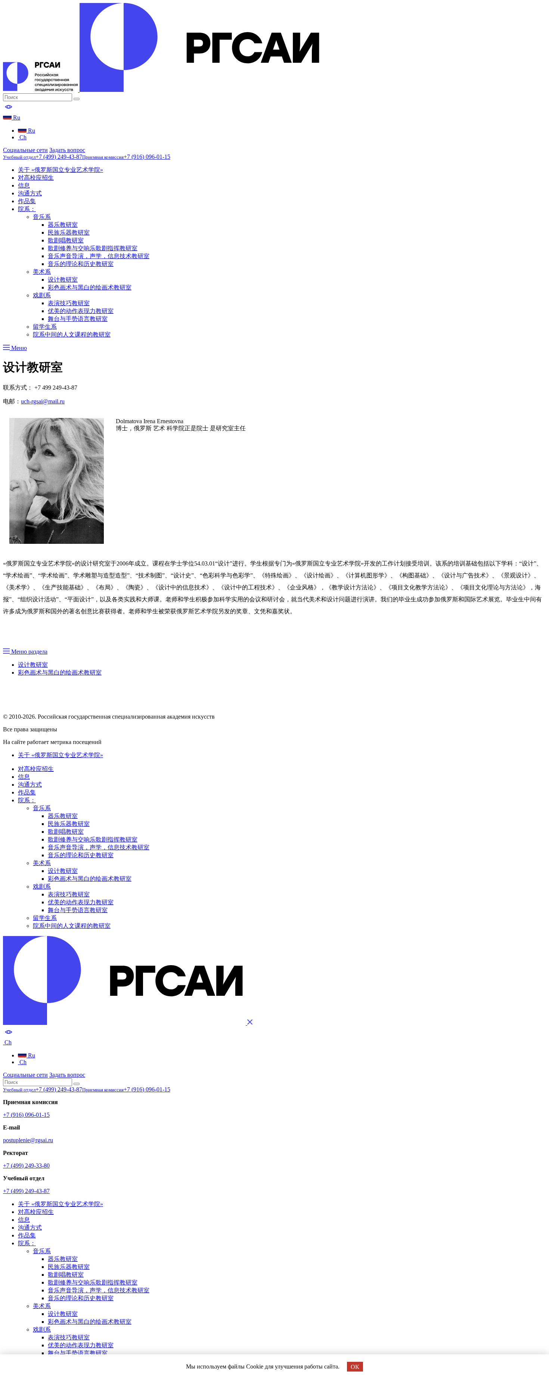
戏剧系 (42, 295)
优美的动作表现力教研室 (81, 311)
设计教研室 (63, 279)
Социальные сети (25, 150)
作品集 (27, 201)
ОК (355, 1367)
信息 (24, 185)
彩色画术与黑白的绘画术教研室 (89, 287)
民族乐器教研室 (69, 232)
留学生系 (45, 326)
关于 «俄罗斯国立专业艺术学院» (60, 170)
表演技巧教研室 (69, 303)
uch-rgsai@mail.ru (43, 401)
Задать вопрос (67, 150)
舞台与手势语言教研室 (78, 319)
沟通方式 (30, 193)
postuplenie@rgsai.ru (28, 1140)
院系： (27, 209)
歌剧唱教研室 (66, 240)
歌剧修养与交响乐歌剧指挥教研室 (92, 248)
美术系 (42, 272)
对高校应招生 (36, 177)
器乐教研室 (63, 224)
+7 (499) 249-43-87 (26, 1191)
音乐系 (42, 217)
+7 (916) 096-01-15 (26, 1115)
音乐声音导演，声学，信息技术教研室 (98, 256)
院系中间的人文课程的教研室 (72, 334)
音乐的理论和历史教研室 (81, 264)
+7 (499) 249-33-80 (26, 1165)
